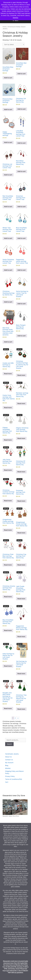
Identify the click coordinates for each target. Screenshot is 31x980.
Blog (6, 765)
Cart (6, 782)
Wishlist (8, 768)
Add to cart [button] (8, 78)
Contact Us (9, 760)
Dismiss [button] (15, 18)
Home (4, 27)
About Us (8, 757)
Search (9, 744)
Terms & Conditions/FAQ (13, 779)
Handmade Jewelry (12, 754)
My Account (9, 762)
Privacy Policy (10, 776)
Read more (8, 373)
